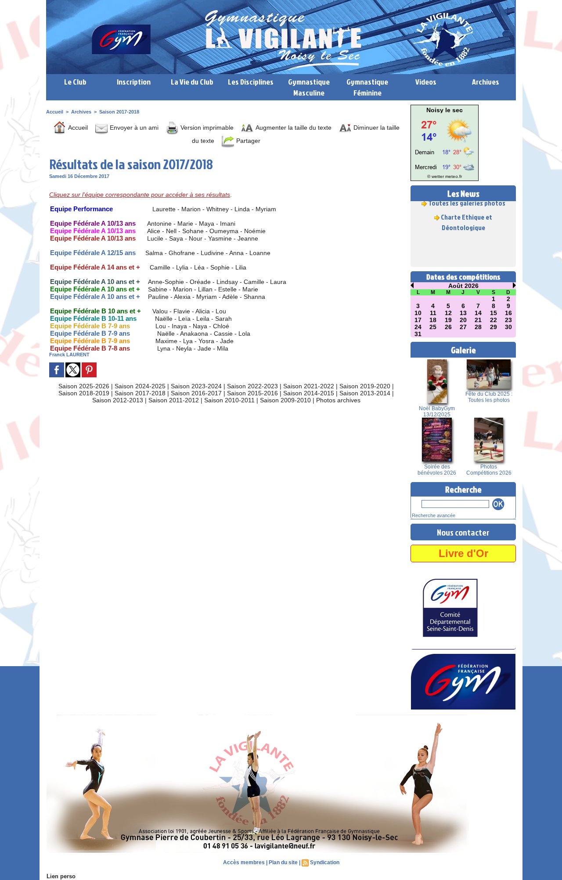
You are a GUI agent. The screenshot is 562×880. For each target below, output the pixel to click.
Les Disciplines (251, 81)
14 (478, 312)
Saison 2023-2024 (196, 386)
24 (418, 326)
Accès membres (244, 862)
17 (418, 319)
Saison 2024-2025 (140, 386)
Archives (485, 81)
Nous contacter (463, 532)
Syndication (324, 862)
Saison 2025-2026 (83, 386)
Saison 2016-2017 (196, 393)
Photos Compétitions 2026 (489, 470)
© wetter (435, 176)
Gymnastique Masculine (309, 87)
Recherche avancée (433, 515)
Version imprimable (206, 127)
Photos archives (338, 400)
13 (463, 312)
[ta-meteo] (444, 115)
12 (448, 312)
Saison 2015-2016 (252, 393)
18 (432, 319)
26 (448, 326)
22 (493, 319)
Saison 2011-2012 (173, 400)
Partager (247, 140)
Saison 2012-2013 (117, 400)
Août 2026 (463, 285)
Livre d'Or (463, 553)
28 (478, 326)
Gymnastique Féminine (367, 87)
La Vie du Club (192, 81)
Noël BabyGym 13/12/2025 (437, 411)
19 (448, 319)
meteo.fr (453, 176)
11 (433, 312)
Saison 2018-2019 (83, 393)
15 (493, 312)
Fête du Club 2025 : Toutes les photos (488, 397)
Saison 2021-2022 (308, 386)
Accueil (54, 111)
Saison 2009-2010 (285, 400)
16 (508, 312)
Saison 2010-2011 (229, 400)
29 (493, 326)
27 (463, 326)
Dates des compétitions (463, 276)
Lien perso (61, 876)
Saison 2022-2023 (252, 386)
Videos (425, 81)
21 (478, 319)
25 (432, 326)
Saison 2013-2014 (364, 393)
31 (418, 333)
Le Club (75, 81)
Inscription (134, 81)
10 (418, 312)
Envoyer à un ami (133, 127)
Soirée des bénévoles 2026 (437, 470)
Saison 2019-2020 (364, 386)
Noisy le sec (444, 110)
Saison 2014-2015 (308, 393)
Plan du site (283, 862)
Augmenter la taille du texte (292, 127)
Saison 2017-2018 (119, 111)
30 (508, 326)
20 (463, 319)
